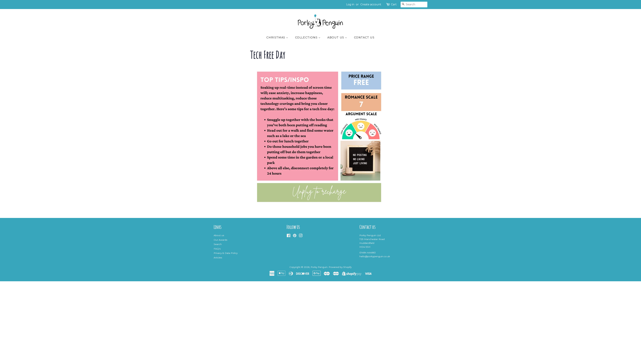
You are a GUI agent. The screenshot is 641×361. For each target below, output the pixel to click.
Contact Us (364, 37)
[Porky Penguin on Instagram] (300, 236)
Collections (306, 37)
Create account (370, 4)
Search (218, 244)
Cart (394, 4)
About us (336, 37)
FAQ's (217, 248)
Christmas (276, 37)
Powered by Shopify (340, 267)
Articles (218, 257)
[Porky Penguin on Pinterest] (294, 236)
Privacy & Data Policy (226, 253)
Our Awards (220, 239)
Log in (350, 4)
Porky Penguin (319, 267)
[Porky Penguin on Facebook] (288, 236)
